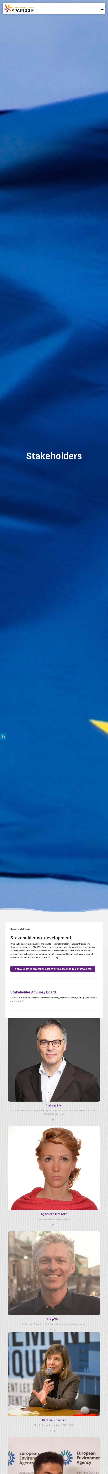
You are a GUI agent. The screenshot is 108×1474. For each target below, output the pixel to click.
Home (13, 929)
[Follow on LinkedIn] (3, 736)
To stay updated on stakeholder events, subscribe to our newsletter (52, 969)
